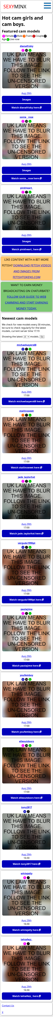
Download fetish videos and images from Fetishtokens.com (32, 271)
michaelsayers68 (26, 345)
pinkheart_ (26, 187)
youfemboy (26, 675)
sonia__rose (26, 117)
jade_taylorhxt (26, 477)
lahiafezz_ (26, 939)
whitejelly (26, 873)
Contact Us (8, 1005)
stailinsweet (26, 411)
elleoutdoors (26, 741)
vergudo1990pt (26, 543)
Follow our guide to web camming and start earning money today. (26, 302)
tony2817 (26, 807)
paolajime (26, 609)
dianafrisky (26, 46)
